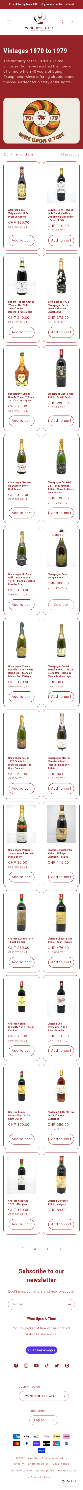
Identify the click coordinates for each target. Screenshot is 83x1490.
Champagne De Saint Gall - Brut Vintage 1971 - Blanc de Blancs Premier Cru (21, 579)
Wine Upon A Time (39, 1458)
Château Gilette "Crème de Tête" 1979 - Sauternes (61, 1115)
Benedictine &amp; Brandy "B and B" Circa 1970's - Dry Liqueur (21, 397)
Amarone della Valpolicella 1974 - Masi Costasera (19, 213)
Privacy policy (67, 1470)
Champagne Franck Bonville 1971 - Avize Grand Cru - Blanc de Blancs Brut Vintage (20, 671)
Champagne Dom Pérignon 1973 (57, 576)
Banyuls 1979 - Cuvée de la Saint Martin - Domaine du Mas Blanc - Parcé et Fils (61, 215)
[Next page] (60, 1249)
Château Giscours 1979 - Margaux (58, 1202)
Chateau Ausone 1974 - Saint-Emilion (21, 940)
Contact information (44, 1477)
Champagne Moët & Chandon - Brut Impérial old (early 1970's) (59, 763)
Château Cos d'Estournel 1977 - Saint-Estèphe (58, 1027)
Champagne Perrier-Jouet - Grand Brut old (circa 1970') (21, 853)
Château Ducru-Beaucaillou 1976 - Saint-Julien (19, 1115)
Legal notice (61, 1464)
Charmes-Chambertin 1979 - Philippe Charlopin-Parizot (60, 853)
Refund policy (45, 1470)
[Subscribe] (69, 1304)
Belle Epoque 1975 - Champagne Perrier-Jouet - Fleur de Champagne (59, 306)
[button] (9, 22)
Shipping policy (38, 1464)
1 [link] (23, 1248)
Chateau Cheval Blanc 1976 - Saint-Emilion (60, 940)
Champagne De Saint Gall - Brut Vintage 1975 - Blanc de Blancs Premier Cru (61, 487)
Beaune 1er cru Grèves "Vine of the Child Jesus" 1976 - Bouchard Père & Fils (21, 306)
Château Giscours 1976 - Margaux (18, 1202)
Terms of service (21, 1470)
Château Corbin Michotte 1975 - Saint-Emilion (21, 1027)
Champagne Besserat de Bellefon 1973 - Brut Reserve (20, 485)
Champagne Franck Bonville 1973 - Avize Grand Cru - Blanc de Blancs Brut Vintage (60, 671)
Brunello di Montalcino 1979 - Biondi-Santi (60, 395)
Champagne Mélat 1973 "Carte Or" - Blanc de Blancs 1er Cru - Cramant (19, 763)
